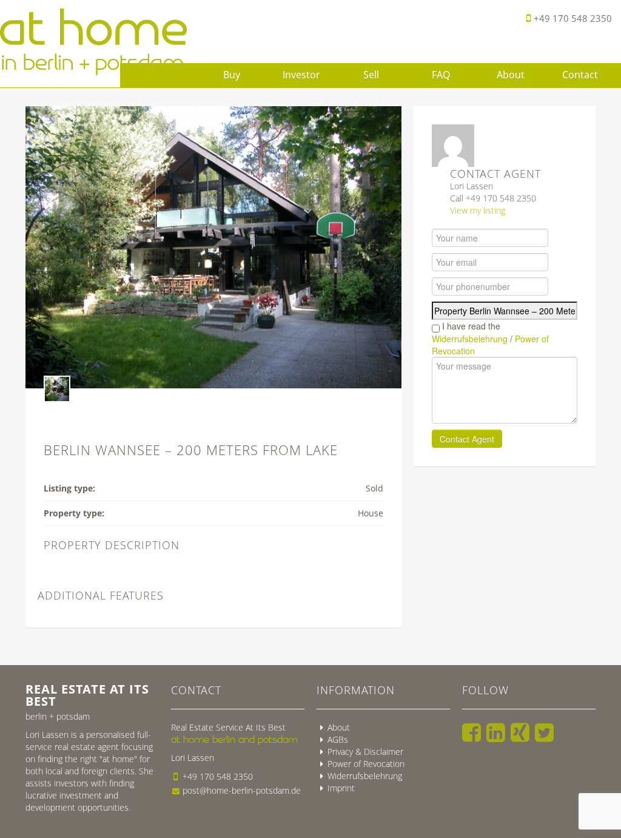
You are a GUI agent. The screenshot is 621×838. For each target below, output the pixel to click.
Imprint (341, 788)
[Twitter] (544, 732)
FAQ (441, 74)
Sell (371, 74)
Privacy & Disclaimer (365, 751)
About (511, 74)
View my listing (477, 210)
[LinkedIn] (495, 732)
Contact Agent (467, 439)
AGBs (337, 739)
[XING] (520, 732)
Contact (580, 74)
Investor (301, 74)
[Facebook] (471, 732)
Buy (231, 74)
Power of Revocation (365, 763)
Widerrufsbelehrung (470, 339)
